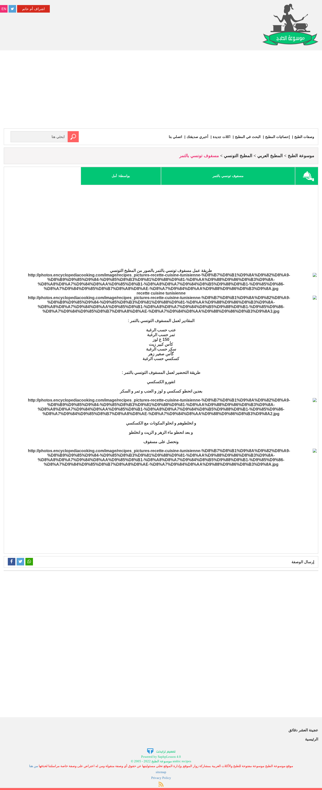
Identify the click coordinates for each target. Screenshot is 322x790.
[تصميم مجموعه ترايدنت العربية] (161, 751)
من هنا (33, 766)
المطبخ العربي (270, 155)
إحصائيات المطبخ (277, 137)
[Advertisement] (161, 90)
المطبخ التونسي (238, 155)
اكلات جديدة (221, 137)
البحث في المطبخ (248, 137)
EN (4, 9)
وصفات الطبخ (304, 137)
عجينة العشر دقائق (303, 730)
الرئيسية (311, 739)
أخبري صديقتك (197, 137)
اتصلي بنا (175, 137)
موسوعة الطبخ (301, 155)
